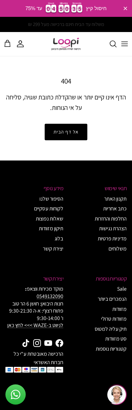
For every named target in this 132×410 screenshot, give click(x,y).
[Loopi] (66, 44)
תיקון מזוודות (51, 228)
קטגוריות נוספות (111, 348)
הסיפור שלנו (51, 198)
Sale (122, 288)
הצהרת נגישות (113, 228)
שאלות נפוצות (49, 218)
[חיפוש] (109, 43)
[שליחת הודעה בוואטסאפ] (15, 394)
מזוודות (119, 309)
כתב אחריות (115, 208)
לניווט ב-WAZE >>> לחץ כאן (35, 325)
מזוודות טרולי (114, 318)
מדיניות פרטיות (112, 238)
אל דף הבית (66, 132)
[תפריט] (124, 43)
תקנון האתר (115, 198)
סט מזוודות (116, 338)
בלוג (58, 238)
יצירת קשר (53, 248)
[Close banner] (125, 8)
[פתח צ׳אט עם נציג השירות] (116, 394)
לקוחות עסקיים (48, 208)
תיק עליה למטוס (111, 328)
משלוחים (118, 248)
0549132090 (50, 296)
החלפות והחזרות (111, 218)
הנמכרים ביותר (112, 298)
